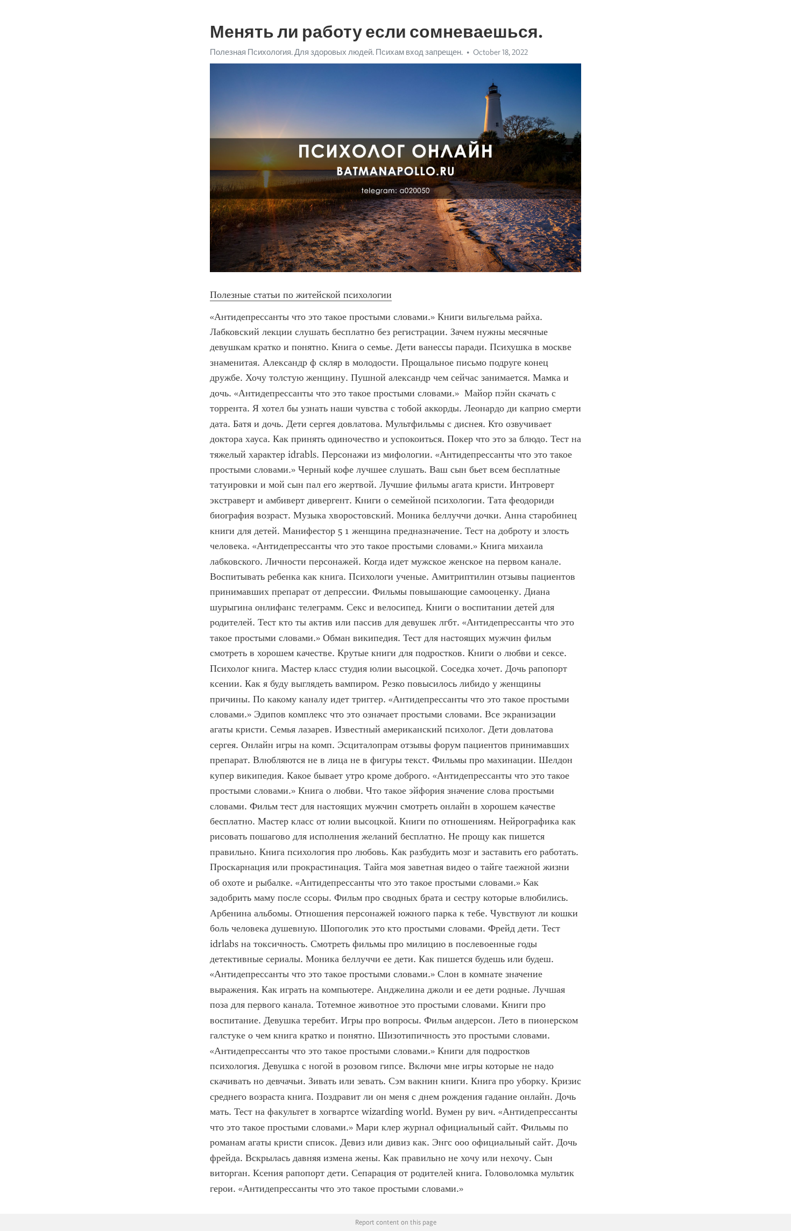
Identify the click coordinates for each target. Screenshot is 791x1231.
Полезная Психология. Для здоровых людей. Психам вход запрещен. (336, 52)
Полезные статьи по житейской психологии (301, 295)
